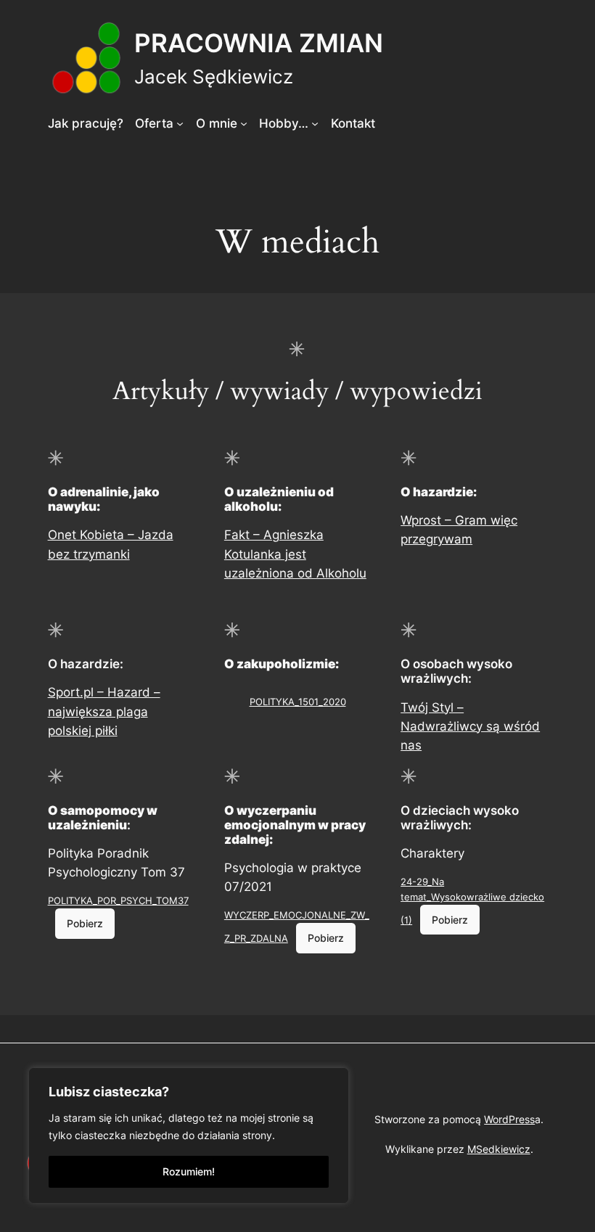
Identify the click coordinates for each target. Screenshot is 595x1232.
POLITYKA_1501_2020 (298, 701)
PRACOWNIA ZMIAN (258, 43)
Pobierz (85, 923)
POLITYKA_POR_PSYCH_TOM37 (118, 900)
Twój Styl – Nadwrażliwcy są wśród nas (470, 726)
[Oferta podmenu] (180, 123)
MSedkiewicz (498, 1149)
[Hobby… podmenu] (315, 123)
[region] (188, 1135)
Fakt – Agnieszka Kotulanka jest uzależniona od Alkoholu (295, 553)
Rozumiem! (189, 1171)
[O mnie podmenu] (243, 123)
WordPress (509, 1119)
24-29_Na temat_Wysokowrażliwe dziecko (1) (472, 900)
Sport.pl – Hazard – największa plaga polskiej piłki (104, 711)
